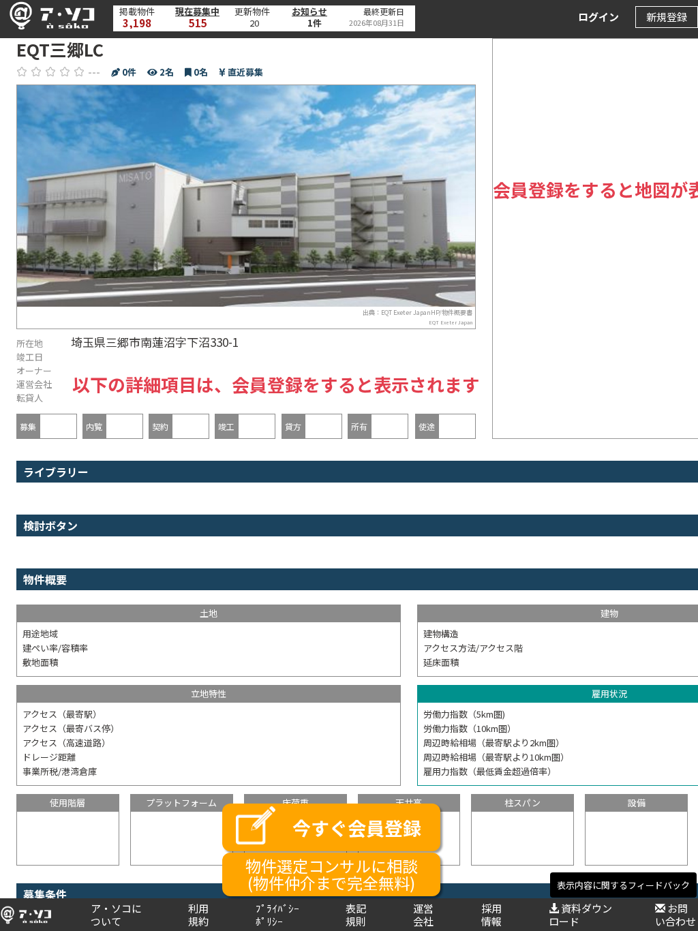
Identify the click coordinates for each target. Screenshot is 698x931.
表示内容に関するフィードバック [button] (623, 885)
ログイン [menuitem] (598, 17)
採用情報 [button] (491, 915)
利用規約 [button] (198, 915)
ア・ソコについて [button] (116, 915)
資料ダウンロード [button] (580, 915)
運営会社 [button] (423, 915)
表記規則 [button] (356, 915)
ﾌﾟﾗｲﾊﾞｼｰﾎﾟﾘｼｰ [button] (277, 915)
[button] (48, 15)
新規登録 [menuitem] (666, 17)
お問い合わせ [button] (675, 915)
